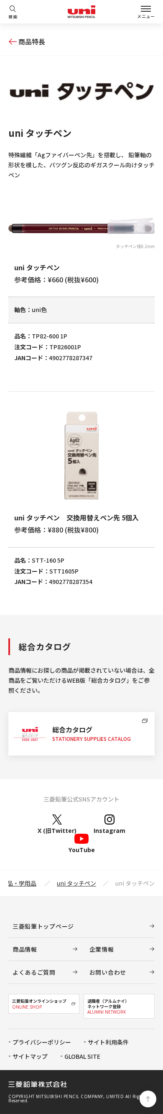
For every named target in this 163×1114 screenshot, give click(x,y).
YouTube (82, 849)
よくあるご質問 (34, 972)
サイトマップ (30, 1056)
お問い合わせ (107, 972)
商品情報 (25, 949)
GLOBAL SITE (82, 1056)
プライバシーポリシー (42, 1042)
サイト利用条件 (108, 1042)
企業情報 (101, 949)
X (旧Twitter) (57, 830)
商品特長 (31, 41)
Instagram (109, 830)
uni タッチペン (76, 883)
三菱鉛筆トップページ (43, 926)
